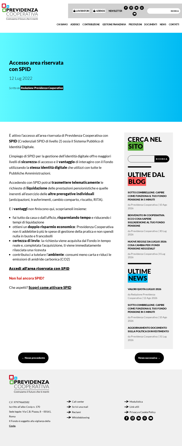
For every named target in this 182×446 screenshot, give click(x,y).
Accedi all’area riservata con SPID (39, 268)
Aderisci (75, 24)
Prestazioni (135, 24)
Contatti (174, 24)
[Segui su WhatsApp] (142, 8)
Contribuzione (91, 24)
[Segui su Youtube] (134, 14)
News (163, 24)
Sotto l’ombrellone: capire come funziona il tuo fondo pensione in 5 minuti (147, 196)
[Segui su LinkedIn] (136, 8)
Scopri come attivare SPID (50, 287)
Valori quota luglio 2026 (144, 289)
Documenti (150, 24)
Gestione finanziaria (114, 24)
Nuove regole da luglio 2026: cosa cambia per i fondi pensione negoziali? (147, 245)
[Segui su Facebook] (126, 8)
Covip (12, 425)
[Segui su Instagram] (131, 8)
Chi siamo (62, 24)
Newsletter (115, 10)
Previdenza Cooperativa (144, 204)
